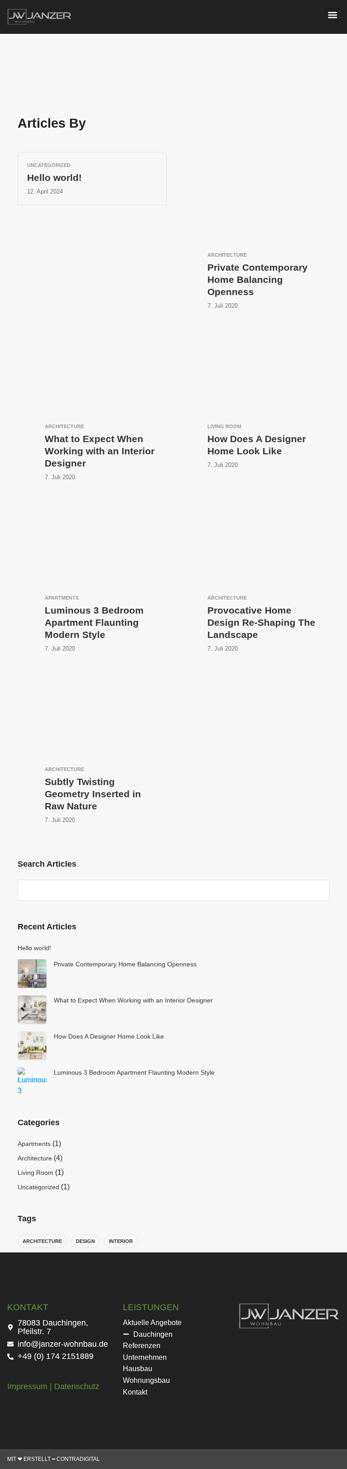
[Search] (318, 890)
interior (121, 1241)
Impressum (27, 1386)
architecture (42, 1241)
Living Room (35, 1172)
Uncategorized (38, 1187)
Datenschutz (76, 1386)
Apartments (34, 1143)
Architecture (35, 1158)
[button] (332, 14)
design (85, 1241)
